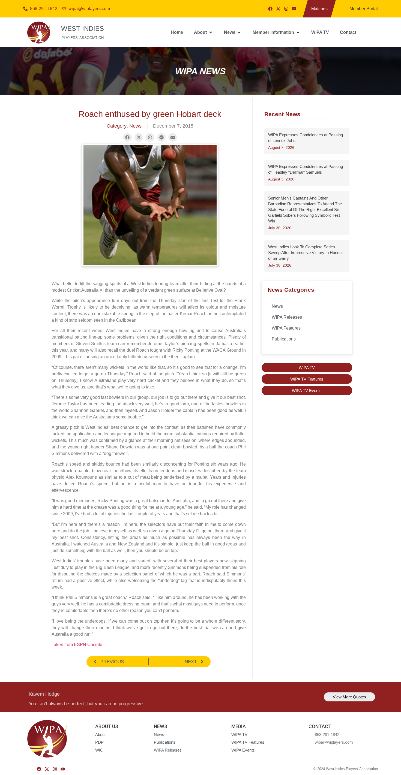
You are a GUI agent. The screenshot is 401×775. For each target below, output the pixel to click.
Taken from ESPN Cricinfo (77, 644)
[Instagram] (286, 8)
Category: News (124, 126)
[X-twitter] (278, 8)
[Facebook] (270, 8)
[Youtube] (294, 8)
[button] (203, 32)
